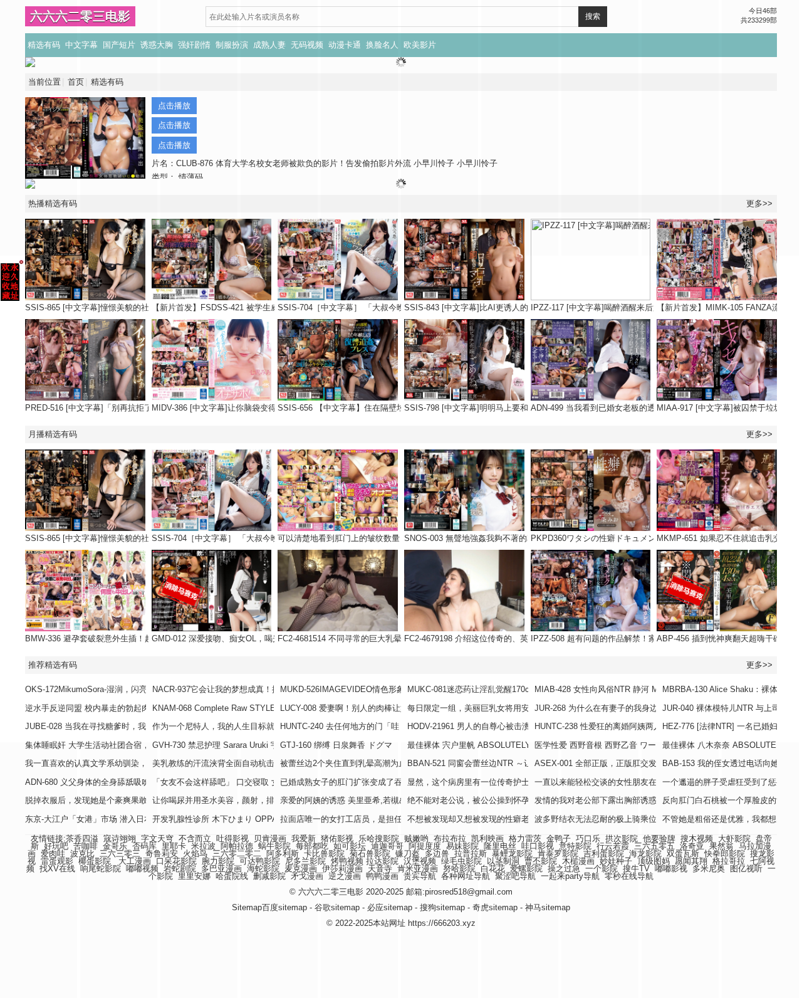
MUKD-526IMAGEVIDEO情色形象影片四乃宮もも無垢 (379, 689)
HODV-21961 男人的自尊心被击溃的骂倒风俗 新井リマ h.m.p (518, 726)
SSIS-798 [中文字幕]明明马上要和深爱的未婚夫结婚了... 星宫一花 (524, 407)
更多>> (759, 434)
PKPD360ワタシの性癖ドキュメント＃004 (608, 538)
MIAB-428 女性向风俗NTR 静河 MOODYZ (610, 689)
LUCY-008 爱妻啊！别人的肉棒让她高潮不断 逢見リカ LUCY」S (397, 708)
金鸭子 (558, 838)
